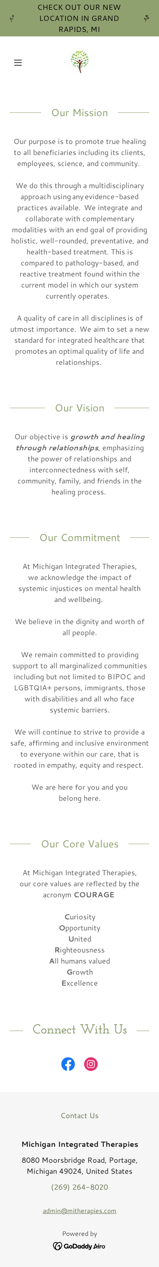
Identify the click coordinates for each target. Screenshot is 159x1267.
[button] (20, 62)
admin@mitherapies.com (80, 1210)
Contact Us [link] (79, 1115)
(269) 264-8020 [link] (79, 1187)
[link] (80, 62)
